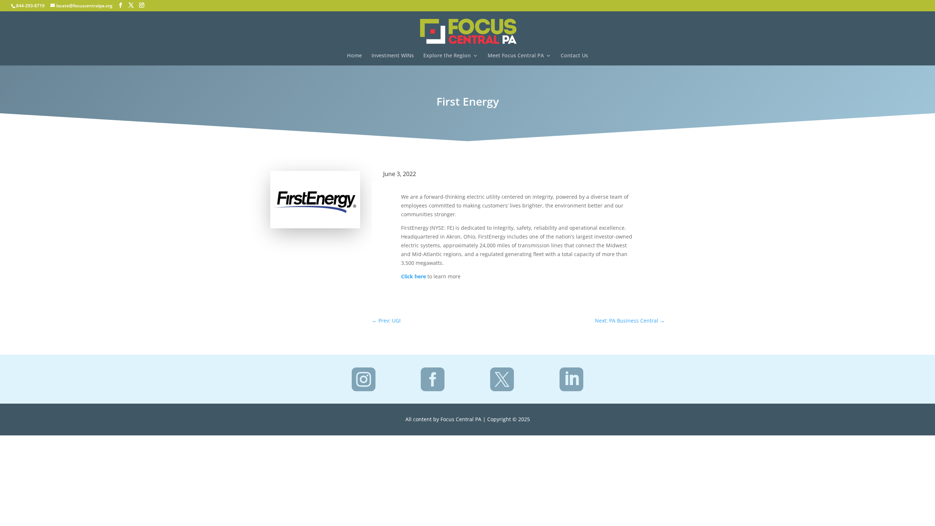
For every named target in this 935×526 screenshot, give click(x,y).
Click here (413, 276)
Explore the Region (447, 56)
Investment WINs (392, 56)
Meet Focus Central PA (516, 56)
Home (354, 56)
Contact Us (574, 56)
